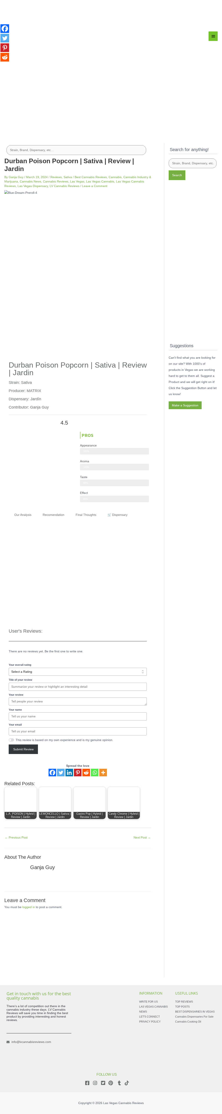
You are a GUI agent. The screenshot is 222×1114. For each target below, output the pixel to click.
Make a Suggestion (185, 405)
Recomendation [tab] (53, 514)
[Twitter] (61, 772)
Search (177, 175)
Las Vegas (77, 181)
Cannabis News (30, 181)
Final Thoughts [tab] (86, 514)
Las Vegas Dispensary (33, 186)
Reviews (56, 177)
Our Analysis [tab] (22, 514)
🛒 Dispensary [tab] (117, 514)
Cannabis (115, 177)
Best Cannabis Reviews (91, 177)
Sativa (68, 177)
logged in (28, 907)
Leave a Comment (94, 186)
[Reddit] (86, 772)
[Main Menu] (213, 36)
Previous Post (16, 837)
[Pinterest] (78, 772)
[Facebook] (52, 772)
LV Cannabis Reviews (64, 186)
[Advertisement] (111, 100)
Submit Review (23, 749)
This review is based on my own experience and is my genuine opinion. (64, 740)
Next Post (142, 837)
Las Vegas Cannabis (100, 181)
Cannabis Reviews (55, 181)
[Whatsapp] (94, 772)
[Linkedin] (69, 772)
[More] (103, 772)
